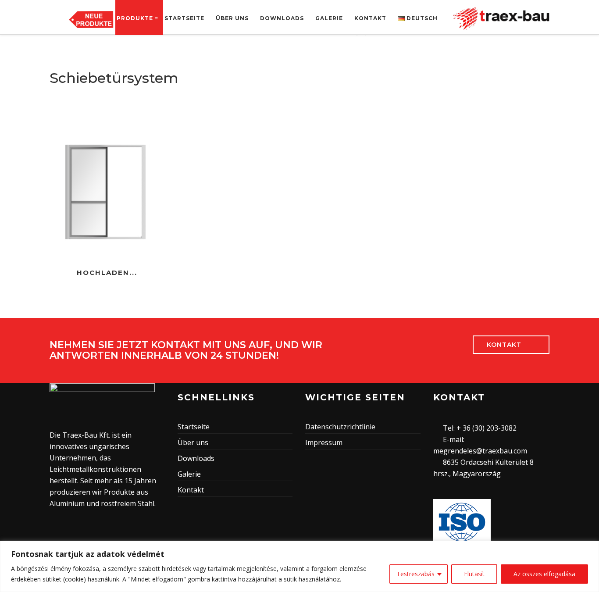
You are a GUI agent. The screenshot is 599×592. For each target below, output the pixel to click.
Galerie (329, 18)
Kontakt (370, 18)
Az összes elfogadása (544, 574)
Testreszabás (415, 574)
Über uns (232, 18)
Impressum (323, 442)
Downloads (282, 18)
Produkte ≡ (137, 18)
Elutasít (474, 574)
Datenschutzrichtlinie (340, 427)
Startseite (184, 18)
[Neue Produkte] (91, 19)
